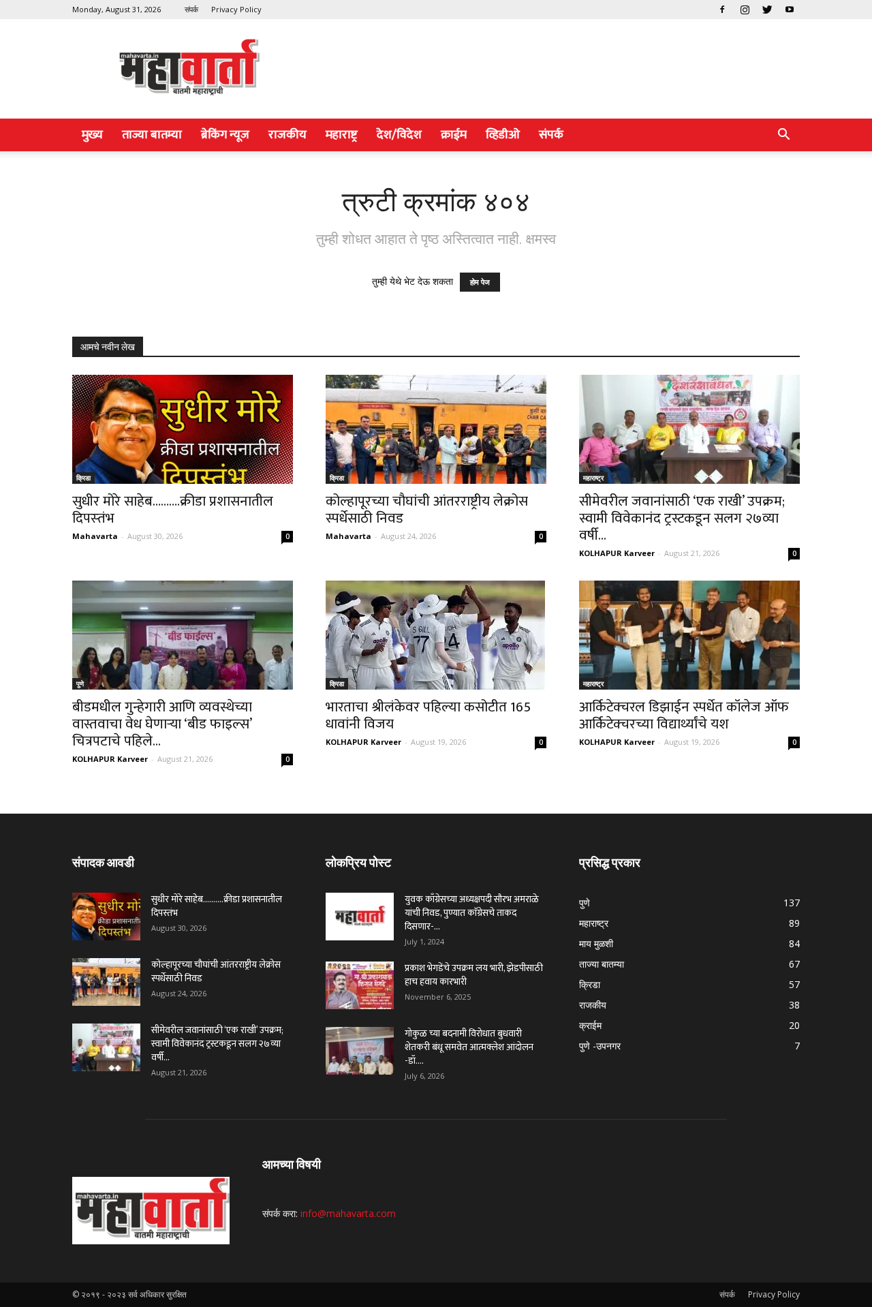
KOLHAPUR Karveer (617, 553)
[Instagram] (744, 9)
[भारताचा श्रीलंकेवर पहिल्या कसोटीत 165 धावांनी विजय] (436, 635)
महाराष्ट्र (342, 135)
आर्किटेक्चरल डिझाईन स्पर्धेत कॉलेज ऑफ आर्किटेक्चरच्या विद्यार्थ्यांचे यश (684, 715)
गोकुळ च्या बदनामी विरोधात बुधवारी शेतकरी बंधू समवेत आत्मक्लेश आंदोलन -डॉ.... (469, 1047)
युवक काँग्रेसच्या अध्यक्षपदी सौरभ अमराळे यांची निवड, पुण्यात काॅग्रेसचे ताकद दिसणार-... (472, 912)
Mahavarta (95, 536)
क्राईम (454, 135)
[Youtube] (789, 9)
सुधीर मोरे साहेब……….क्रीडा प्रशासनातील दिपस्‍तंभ (172, 509)
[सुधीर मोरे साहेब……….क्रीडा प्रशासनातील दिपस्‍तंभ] (182, 429)
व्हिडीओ (503, 135)
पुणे (80, 683)
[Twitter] (767, 9)
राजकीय (287, 135)
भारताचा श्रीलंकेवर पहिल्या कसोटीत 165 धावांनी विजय (428, 715)
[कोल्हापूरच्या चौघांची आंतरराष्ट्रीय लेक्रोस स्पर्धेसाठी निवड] (436, 429)
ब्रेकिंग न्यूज (225, 135)
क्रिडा (83, 477)
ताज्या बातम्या (152, 135)
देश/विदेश (399, 135)
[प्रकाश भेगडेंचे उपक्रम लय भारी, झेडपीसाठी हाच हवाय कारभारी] (360, 985)
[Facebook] (722, 9)
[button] (783, 135)
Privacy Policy (236, 9)
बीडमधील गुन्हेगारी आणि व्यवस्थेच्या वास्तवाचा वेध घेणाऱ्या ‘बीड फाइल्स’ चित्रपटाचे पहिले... (162, 724)
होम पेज (480, 282)
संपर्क (191, 9)
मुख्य (92, 135)
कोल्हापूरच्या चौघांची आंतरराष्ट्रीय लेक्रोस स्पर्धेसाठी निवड (427, 509)
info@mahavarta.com (348, 1213)
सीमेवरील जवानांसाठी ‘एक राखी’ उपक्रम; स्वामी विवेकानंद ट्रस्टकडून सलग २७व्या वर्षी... (682, 518)
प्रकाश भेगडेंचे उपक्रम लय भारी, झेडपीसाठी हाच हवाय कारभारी (474, 974)
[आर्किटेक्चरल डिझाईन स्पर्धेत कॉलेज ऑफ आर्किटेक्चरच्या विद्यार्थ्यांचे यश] (689, 635)
